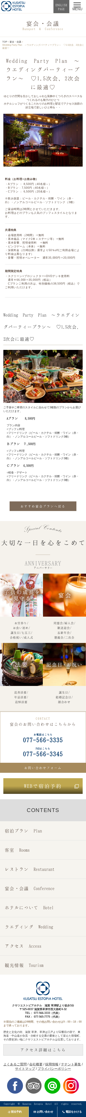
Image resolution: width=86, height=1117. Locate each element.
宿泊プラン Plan (23, 830)
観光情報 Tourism (24, 965)
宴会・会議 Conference (29, 888)
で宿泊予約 (43, 786)
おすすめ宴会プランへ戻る (43, 506)
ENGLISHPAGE (61, 7)
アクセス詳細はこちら (43, 1050)
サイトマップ (25, 1068)
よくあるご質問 (15, 1064)
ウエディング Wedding (29, 926)
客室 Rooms (17, 850)
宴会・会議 (15, 41)
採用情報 (51, 1064)
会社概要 (36, 1064)
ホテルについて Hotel (29, 907)
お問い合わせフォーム (43, 767)
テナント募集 (71, 1064)
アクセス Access (23, 946)
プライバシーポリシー (54, 1068)
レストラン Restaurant (29, 869)
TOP (4, 41)
